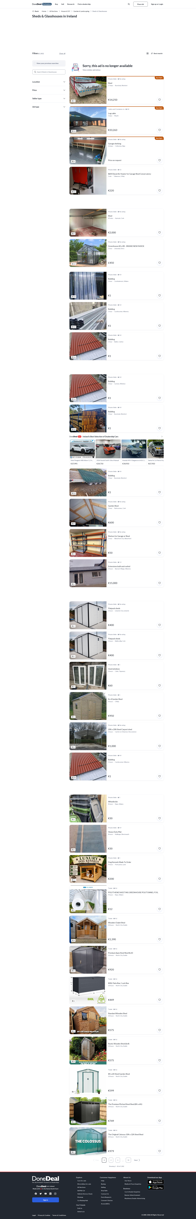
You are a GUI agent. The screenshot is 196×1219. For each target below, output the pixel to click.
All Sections (53, 11)
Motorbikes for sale (84, 1184)
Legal (34, 1215)
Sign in (45, 1200)
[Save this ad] (159, 99)
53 (128, 1160)
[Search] (35, 72)
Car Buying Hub (82, 1200)
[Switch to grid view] (147, 53)
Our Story (128, 1181)
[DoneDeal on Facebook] (36, 1193)
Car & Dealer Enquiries (132, 1192)
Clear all (62, 53)
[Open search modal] (129, 4)
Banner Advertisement (132, 1195)
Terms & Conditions (59, 1215)
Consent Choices (107, 1200)
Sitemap (80, 1197)
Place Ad (140, 4)
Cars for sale (81, 1181)
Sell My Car (81, 1190)
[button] (84, 4)
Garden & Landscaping (81, 11)
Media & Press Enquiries (133, 1184)
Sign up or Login (157, 4)
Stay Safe (104, 1190)
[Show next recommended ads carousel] (162, 436)
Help (102, 1181)
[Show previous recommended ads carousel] (157, 436)
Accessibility (105, 1204)
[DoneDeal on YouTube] (45, 1193)
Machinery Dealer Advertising (135, 1198)
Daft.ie (79, 1208)
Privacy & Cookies (44, 1215)
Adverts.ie (80, 1211)
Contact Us (105, 1194)
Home (44, 11)
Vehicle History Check (84, 1194)
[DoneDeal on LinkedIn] (50, 1193)
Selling (103, 1187)
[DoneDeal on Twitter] (40, 1193)
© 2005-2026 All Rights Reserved (153, 1215)
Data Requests (106, 1197)
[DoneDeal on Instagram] (55, 1193)
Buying (103, 1184)
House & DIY (65, 11)
